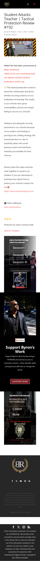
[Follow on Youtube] (21, 481)
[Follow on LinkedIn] (29, 481)
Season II (19, 255)
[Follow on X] (16, 481)
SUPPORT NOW (20, 381)
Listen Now (17, 411)
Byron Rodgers (11, 32)
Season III (20, 262)
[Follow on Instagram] (25, 481)
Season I (19, 248)
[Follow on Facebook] (12, 481)
